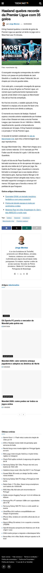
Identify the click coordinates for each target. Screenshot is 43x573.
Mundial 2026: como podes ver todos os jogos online (20, 402)
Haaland (17, 218)
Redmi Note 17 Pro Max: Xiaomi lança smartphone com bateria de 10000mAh (21, 485)
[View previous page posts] (19, 414)
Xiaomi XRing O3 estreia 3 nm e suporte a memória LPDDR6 (21, 523)
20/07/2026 (6, 326)
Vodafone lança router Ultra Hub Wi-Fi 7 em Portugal (21, 470)
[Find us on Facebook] (4, 567)
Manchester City (8, 221)
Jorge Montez (14, 24)
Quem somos (6, 557)
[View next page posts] (23, 414)
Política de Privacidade (26, 559)
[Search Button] (40, 3)
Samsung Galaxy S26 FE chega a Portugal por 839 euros (21, 480)
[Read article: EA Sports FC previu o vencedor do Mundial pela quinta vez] (21, 304)
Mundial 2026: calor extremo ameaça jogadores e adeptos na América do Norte (20, 362)
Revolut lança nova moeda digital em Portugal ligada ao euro (21, 449)
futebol (9, 218)
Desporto (7, 356)
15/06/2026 (6, 367)
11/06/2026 (6, 407)
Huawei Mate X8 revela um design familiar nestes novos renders (20, 474)
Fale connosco (17, 557)
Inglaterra (26, 218)
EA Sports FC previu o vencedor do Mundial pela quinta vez (18, 322)
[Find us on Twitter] (9, 567)
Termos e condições (30, 557)
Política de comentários (9, 559)
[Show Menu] (3, 3)
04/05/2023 (28, 24)
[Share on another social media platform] (36, 228)
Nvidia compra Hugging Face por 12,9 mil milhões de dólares (21, 496)
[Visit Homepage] (21, 3)
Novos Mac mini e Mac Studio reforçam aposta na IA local (21, 537)
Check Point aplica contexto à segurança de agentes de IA (21, 460)
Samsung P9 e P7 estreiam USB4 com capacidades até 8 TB (21, 501)
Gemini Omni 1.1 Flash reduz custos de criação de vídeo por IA (21, 438)
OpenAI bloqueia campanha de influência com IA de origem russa (21, 529)
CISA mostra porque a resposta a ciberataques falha (21, 533)
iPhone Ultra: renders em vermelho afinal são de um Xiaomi (21, 518)
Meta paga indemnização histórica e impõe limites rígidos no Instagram (20, 455)
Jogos (6, 316)
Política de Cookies (8, 562)
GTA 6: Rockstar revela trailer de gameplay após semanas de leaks (20, 444)
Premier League (22, 221)
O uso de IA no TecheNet (24, 562)
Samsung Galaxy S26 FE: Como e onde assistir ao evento (21, 507)
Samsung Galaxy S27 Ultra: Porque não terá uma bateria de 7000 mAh (20, 465)
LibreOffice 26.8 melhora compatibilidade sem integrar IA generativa (19, 512)
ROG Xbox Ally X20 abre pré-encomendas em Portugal (19, 490)
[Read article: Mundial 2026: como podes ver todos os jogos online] (21, 384)
